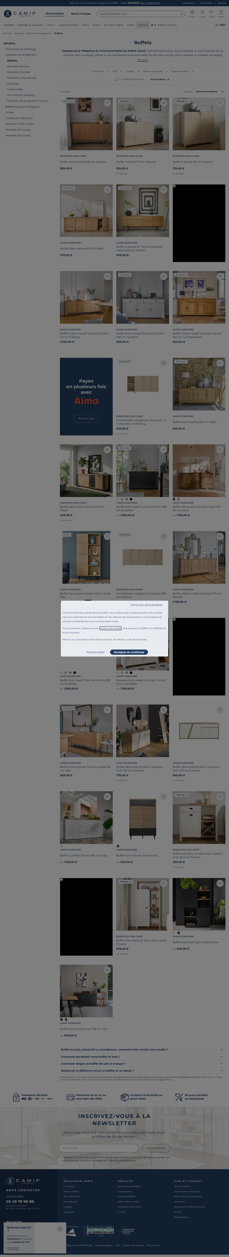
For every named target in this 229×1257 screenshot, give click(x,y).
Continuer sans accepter (146, 605)
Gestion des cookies (110, 628)
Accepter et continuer (129, 652)
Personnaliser (96, 652)
